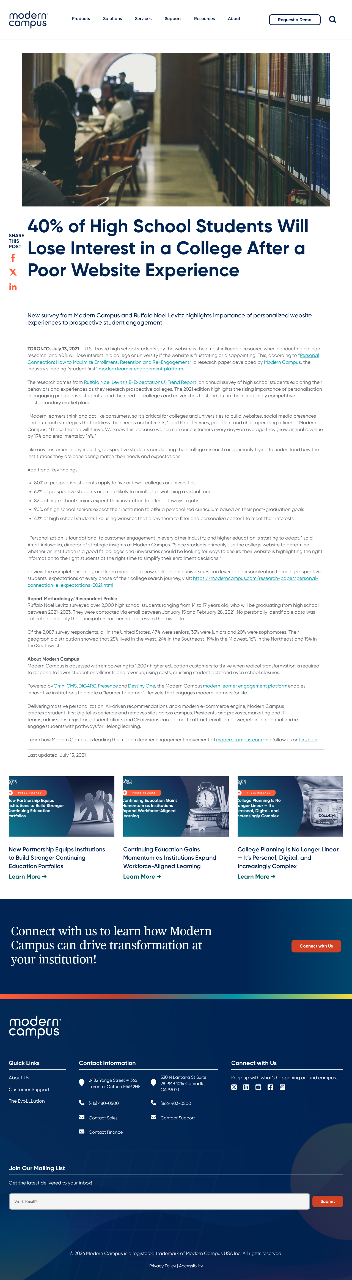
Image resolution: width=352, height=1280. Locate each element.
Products (81, 18)
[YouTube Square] (258, 1088)
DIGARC (87, 686)
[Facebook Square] (270, 1088)
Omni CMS (65, 686)
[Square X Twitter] (234, 1088)
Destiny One (141, 686)
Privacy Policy (162, 1265)
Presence (108, 686)
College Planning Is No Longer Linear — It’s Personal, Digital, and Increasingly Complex (288, 858)
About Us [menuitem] (19, 1077)
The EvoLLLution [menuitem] (27, 1101)
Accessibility (191, 1265)
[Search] (336, 19)
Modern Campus (282, 362)
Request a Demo (295, 19)
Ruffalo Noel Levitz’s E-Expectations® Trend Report (140, 382)
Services (143, 18)
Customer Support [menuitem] (29, 1089)
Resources (204, 18)
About (234, 18)
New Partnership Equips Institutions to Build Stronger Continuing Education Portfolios (57, 858)
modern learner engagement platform (141, 368)
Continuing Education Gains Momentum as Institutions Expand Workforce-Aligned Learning (169, 858)
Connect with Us (316, 946)
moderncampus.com (239, 739)
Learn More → (28, 876)
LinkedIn (308, 739)
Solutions (112, 18)
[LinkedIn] (246, 1088)
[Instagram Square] (282, 1088)
